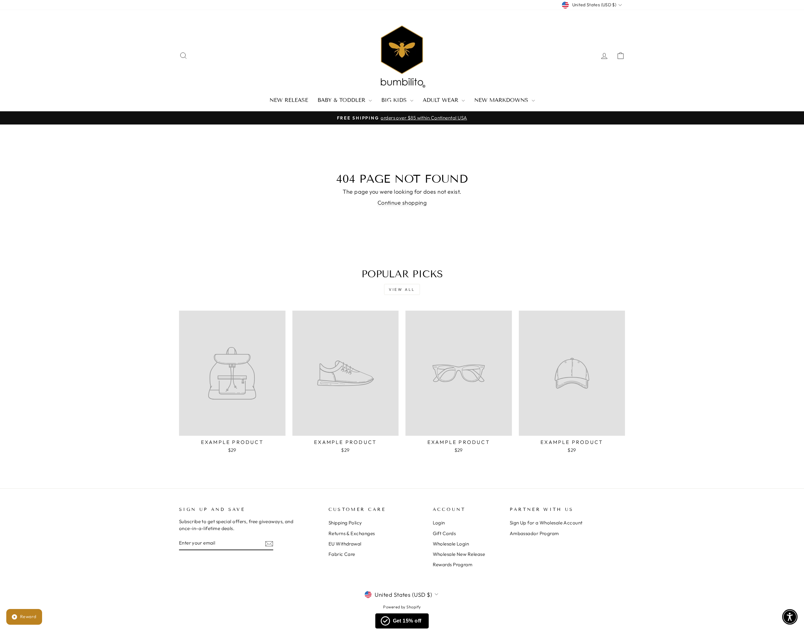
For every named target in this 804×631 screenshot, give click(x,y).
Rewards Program (453, 564)
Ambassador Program (534, 533)
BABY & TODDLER (342, 100)
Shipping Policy (345, 523)
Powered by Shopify (402, 606)
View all (402, 289)
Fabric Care (342, 554)
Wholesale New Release (459, 554)
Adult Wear (441, 100)
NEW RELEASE (288, 100)
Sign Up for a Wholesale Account (546, 523)
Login (439, 523)
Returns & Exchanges (352, 533)
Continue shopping (402, 202)
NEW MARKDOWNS (502, 100)
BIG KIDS (395, 100)
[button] (790, 617)
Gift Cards (444, 533)
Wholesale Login (451, 544)
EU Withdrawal (345, 544)
